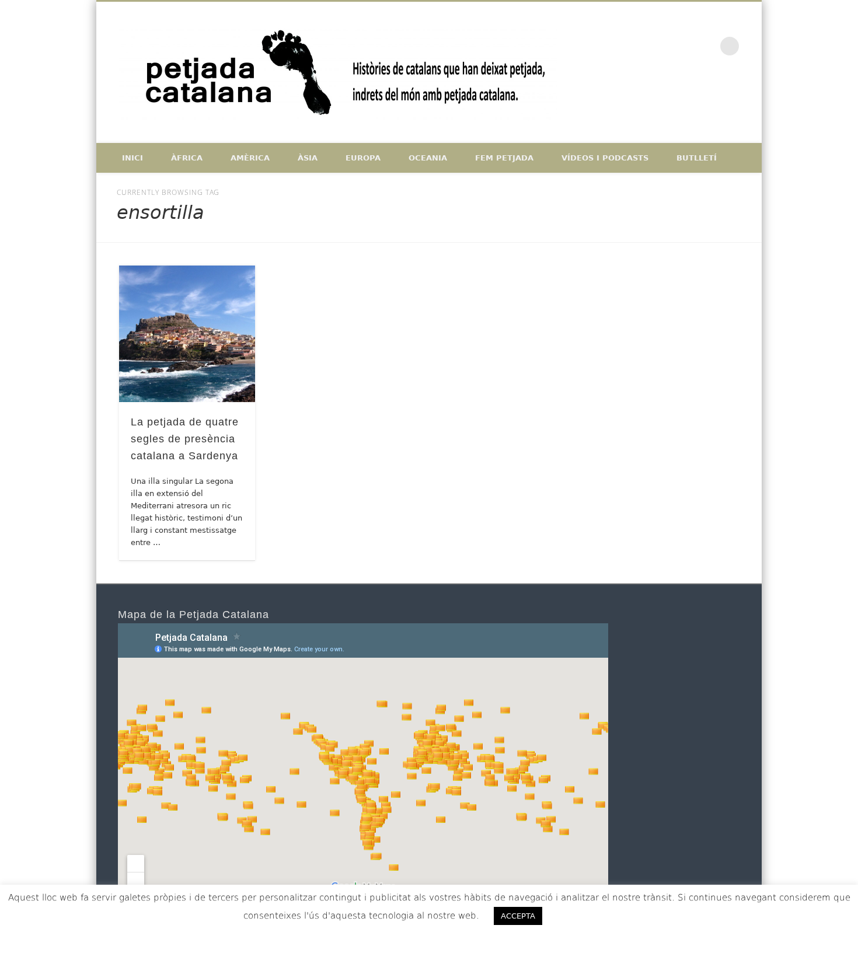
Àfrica (187, 157)
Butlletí (696, 157)
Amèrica (250, 157)
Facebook (656, 46)
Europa (363, 157)
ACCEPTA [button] (518, 916)
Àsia (308, 157)
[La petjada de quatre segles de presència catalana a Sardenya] (187, 334)
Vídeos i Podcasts (604, 157)
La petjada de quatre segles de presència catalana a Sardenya (185, 439)
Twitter (681, 46)
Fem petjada (504, 157)
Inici (132, 157)
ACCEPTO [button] (584, 915)
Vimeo (705, 46)
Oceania (428, 157)
